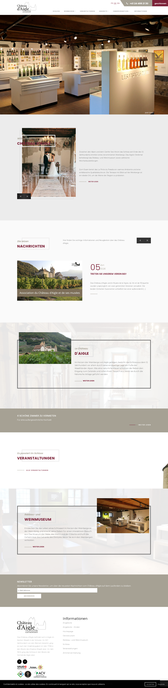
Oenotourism (69, 636)
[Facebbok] (19, 661)
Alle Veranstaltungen (37, 470)
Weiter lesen (32, 58)
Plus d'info (161, 684)
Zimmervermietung (121, 11)
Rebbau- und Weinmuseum (75, 640)
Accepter (150, 684)
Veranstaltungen (87, 11)
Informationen (140, 11)
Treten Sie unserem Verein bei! (108, 273)
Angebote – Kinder (71, 627)
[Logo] (31, 625)
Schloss (56, 11)
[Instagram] (25, 661)
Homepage (68, 631)
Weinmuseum (69, 11)
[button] (20, 196)
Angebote (103, 11)
